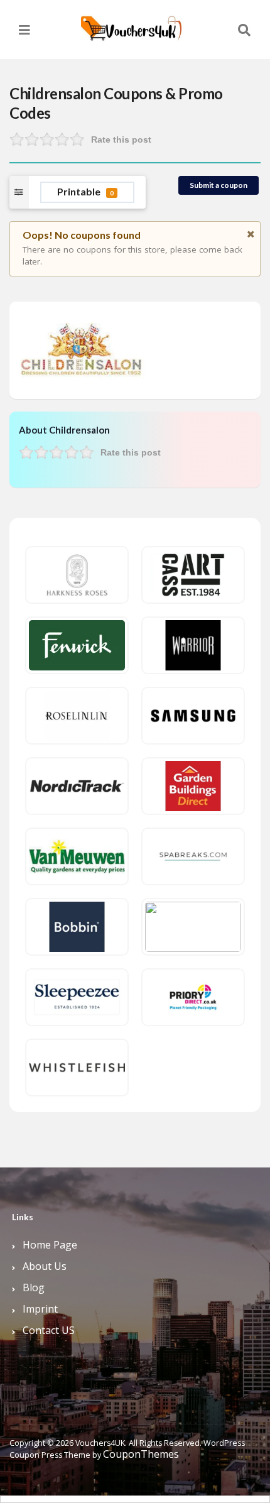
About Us (45, 1266)
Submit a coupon (218, 185)
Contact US (49, 1330)
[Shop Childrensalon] (81, 349)
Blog (34, 1287)
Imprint (40, 1309)
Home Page (50, 1245)
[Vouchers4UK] (131, 24)
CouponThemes (141, 1454)
